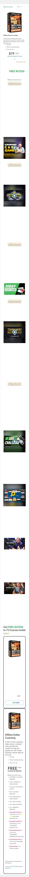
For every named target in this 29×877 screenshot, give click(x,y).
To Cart (16, 703)
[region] (14, 148)
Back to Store (10, 9)
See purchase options (14, 56)
